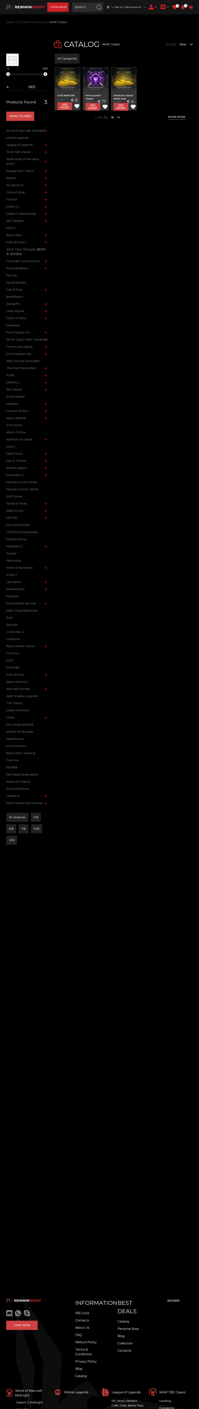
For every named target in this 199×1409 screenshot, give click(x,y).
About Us (82, 1327)
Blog (78, 1369)
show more (176, 116)
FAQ (78, 1335)
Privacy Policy (86, 1361)
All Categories (67, 58)
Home (10, 22)
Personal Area (128, 1329)
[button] (183, 7)
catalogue (58, 7)
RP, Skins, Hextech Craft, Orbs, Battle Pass (127, 1403)
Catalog (81, 1376)
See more (64, 106)
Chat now (22, 1325)
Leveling (165, 1401)
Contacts (82, 1320)
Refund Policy (86, 1342)
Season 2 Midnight (29, 1402)
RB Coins (82, 1313)
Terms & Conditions (83, 1352)
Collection (125, 1343)
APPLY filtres (20, 116)
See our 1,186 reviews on (128, 7)
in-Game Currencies (32, 22)
